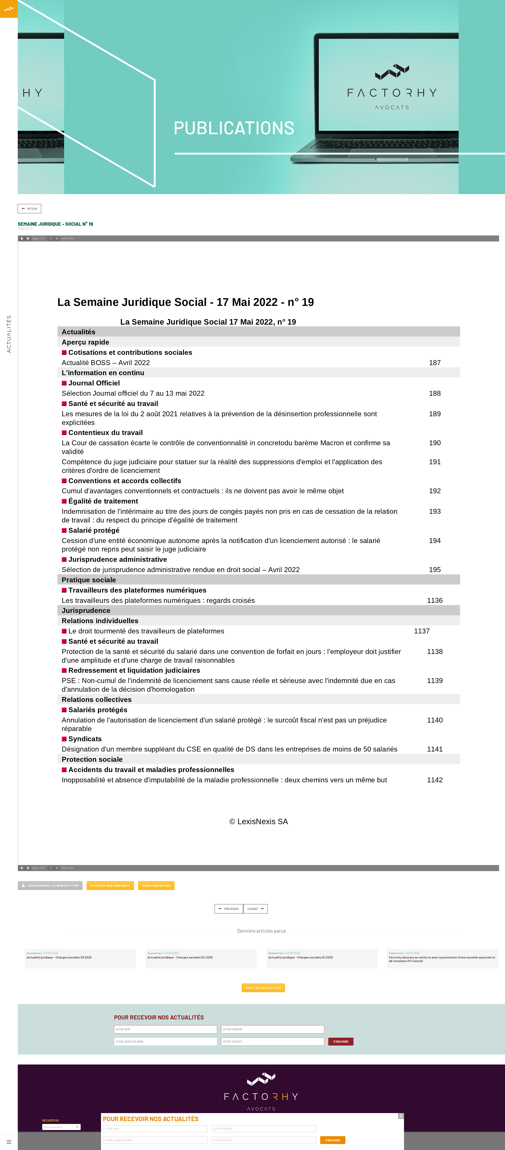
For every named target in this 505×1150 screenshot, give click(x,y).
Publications (396, 953)
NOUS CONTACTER (156, 885)
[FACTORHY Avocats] (9, 9)
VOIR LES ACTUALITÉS (263, 987)
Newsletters (34, 953)
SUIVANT (252, 908)
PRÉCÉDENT (231, 908)
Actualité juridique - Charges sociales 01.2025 (300, 957)
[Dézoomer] (51, 238)
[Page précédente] (22, 238)
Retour (32, 208)
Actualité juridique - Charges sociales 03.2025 (59, 957)
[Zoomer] (57, 238)
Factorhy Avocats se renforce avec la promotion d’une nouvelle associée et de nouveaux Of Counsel (442, 959)
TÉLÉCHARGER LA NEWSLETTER (53, 885)
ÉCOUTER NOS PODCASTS (110, 885)
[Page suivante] (28, 238)
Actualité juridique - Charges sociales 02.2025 (179, 957)
